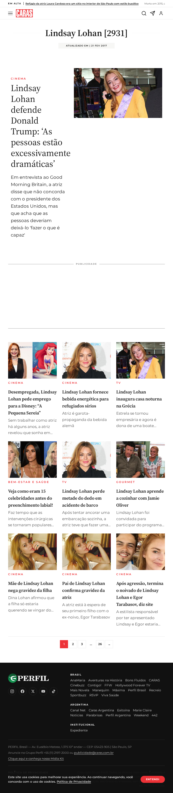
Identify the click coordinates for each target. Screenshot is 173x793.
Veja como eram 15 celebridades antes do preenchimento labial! (30, 498)
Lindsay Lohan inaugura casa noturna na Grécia (139, 399)
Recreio (155, 690)
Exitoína (123, 710)
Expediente (79, 730)
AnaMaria (77, 680)
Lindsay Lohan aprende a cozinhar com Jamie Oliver (140, 498)
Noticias (76, 715)
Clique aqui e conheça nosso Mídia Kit (36, 758)
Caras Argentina (101, 710)
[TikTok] (54, 691)
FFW (108, 685)
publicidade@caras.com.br (94, 752)
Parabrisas (94, 715)
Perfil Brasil (137, 690)
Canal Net (78, 710)
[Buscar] (144, 13)
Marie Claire (142, 710)
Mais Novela (79, 690)
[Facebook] (22, 691)
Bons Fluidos (135, 680)
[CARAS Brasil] (24, 13)
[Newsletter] (152, 13)
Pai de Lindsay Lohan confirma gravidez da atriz (83, 590)
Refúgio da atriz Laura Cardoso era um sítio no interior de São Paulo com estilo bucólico (82, 3)
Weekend (141, 715)
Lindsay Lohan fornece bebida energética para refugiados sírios (85, 399)
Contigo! (94, 685)
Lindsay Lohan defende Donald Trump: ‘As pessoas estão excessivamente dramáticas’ (41, 126)
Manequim (100, 690)
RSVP (93, 695)
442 (154, 715)
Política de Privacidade (74, 781)
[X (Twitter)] (33, 691)
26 (100, 644)
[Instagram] (12, 691)
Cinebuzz (77, 685)
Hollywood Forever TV (132, 685)
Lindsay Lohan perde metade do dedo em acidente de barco (83, 498)
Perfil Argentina (118, 715)
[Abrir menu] (11, 13)
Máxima (118, 690)
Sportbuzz (78, 695)
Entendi (152, 779)
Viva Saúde (110, 695)
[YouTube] (43, 691)
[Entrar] (161, 13)
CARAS (154, 680)
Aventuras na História (105, 680)
